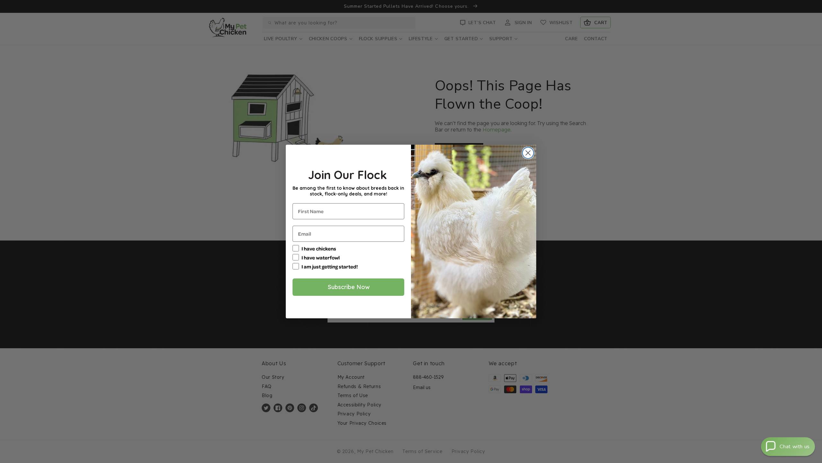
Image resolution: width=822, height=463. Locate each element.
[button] (788, 446)
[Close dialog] (528, 153)
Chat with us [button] (795, 446)
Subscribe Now (349, 287)
